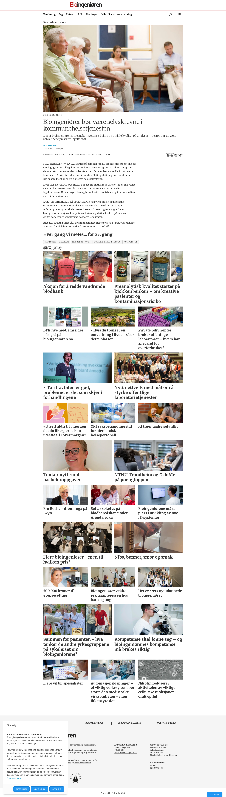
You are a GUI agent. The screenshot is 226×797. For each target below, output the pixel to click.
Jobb (103, 14)
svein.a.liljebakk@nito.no (125, 752)
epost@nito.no (156, 768)
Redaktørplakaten (82, 763)
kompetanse (130, 242)
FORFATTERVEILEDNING (130, 723)
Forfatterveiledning (120, 14)
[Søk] (170, 14)
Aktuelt (70, 14)
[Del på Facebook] (168, 155)
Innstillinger (214, 794)
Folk (80, 14)
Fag (61, 14)
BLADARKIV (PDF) (94, 723)
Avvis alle (56, 789)
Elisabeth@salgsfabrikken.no (163, 755)
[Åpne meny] (179, 14)
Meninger (92, 14)
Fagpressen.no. (14, 778)
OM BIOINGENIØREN (166, 723)
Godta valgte (39, 789)
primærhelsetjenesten (107, 242)
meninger (50, 242)
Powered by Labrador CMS (113, 793)
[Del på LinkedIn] (172, 155)
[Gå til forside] (114, 5)
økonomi (64, 242)
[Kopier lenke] (180, 155)
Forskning (49, 14)
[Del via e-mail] (176, 155)
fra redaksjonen (81, 242)
